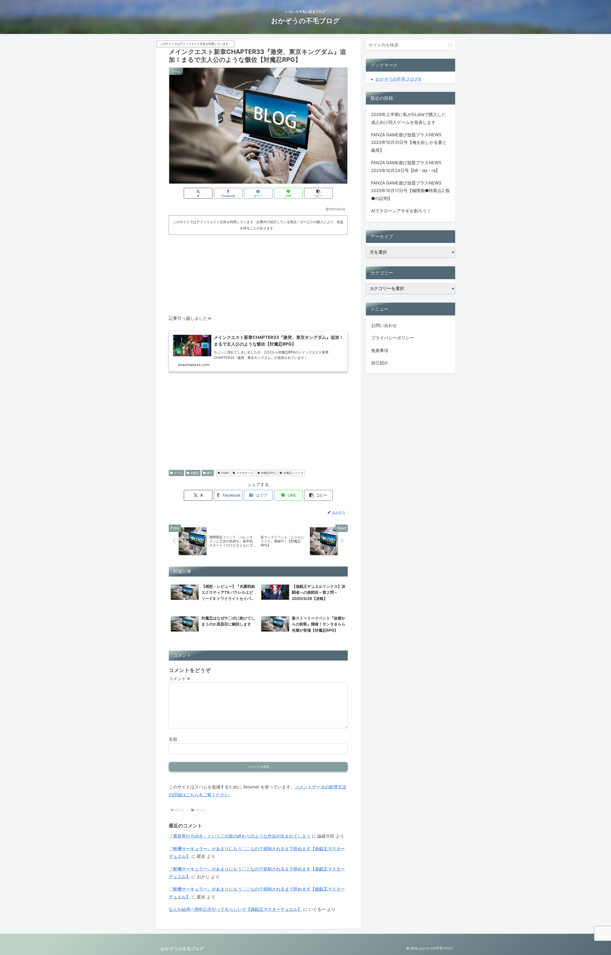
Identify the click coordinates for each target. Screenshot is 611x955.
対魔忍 (194, 473)
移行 (209, 473)
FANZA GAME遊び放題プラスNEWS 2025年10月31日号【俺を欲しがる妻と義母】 (409, 142)
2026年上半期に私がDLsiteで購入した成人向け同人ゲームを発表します (408, 118)
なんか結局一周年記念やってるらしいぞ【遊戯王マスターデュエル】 (235, 909)
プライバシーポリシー (392, 337)
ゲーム (178, 473)
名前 (173, 739)
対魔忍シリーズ (293, 473)
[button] (318, 193)
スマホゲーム (244, 473)
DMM (225, 473)
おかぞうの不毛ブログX (398, 79)
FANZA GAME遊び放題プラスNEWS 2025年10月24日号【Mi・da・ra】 (406, 166)
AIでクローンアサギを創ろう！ (401, 210)
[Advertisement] (258, 272)
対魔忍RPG (268, 473)
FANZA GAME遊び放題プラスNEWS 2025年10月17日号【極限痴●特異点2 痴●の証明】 (410, 190)
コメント (179, 678)
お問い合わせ (384, 325)
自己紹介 (379, 362)
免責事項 (379, 350)
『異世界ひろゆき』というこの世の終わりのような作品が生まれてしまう (240, 836)
